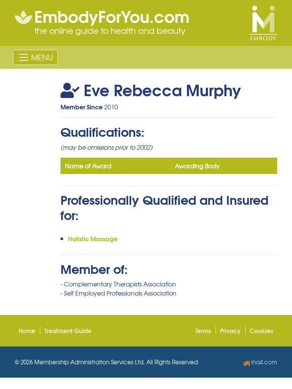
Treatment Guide (68, 330)
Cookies (261, 330)
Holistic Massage (92, 238)
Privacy (230, 330)
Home (27, 330)
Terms (203, 330)
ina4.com (263, 362)
